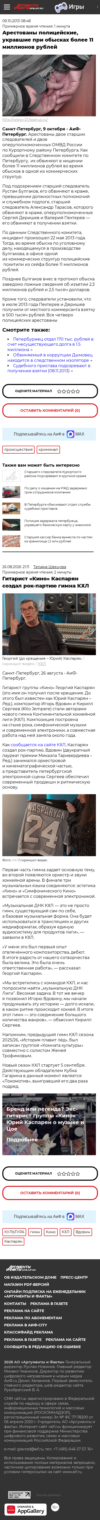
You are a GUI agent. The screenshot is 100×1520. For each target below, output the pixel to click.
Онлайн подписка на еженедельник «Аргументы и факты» (45, 1294)
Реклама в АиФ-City (25, 1325)
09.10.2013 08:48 (16, 21)
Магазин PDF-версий (26, 1284)
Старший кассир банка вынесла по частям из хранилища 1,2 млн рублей (58, 539)
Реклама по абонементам (33, 1318)
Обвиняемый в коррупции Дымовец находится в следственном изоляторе (50, 358)
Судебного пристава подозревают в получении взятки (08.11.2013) (49, 368)
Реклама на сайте (24, 1311)
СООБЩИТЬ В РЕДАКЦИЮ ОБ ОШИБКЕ (42, 1346)
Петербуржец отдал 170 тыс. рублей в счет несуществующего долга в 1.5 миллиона (50, 344)
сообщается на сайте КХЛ (38, 744)
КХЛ (42, 664)
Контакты (15, 1303)
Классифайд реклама (28, 1332)
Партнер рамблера (48, 1495)
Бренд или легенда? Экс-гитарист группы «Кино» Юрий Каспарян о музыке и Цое (45, 1119)
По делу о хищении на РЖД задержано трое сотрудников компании (55, 490)
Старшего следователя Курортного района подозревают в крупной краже (55, 474)
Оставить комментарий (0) (50, 410)
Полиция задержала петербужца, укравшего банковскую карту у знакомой (57, 523)
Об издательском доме (30, 1277)
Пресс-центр (74, 1277)
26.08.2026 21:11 (15, 567)
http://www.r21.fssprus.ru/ (25, 119)
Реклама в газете (49, 1303)
